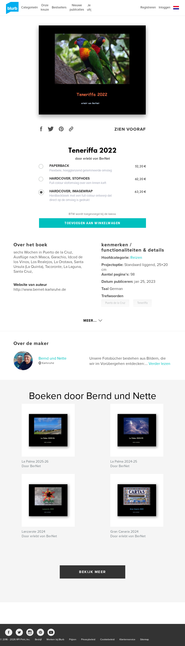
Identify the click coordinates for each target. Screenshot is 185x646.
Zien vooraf (130, 129)
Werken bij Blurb (55, 639)
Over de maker (31, 343)
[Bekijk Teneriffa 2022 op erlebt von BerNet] (92, 70)
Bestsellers (59, 7)
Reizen (136, 257)
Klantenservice (127, 639)
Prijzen (72, 639)
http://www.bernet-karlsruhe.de (39, 289)
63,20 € (140, 191)
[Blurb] (11, 10)
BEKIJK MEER (92, 572)
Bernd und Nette (52, 358)
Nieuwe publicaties (77, 7)
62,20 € (140, 179)
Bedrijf (38, 639)
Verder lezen (159, 363)
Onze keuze (45, 7)
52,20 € (140, 166)
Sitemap (144, 639)
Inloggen (164, 7)
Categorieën (29, 7)
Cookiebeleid (107, 639)
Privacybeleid (88, 639)
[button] (176, 8)
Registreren (148, 7)
